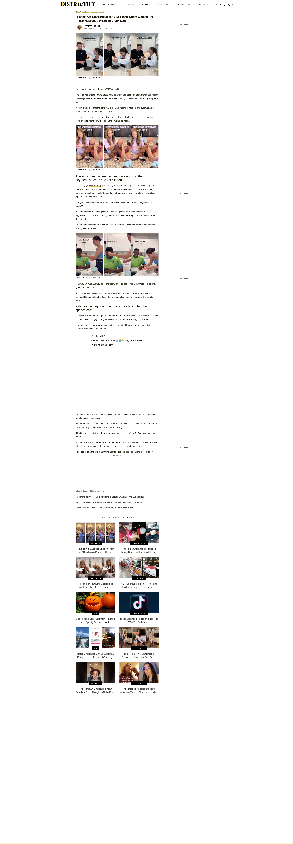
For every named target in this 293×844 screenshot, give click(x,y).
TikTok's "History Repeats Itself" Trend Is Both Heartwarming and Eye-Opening (110, 497)
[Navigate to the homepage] (78, 4)
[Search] (216, 4)
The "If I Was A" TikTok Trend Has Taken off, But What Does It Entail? (105, 508)
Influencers (162, 5)
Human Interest (183, 5)
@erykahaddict (98, 336)
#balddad (139, 340)
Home (78, 12)
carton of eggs (96, 186)
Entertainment (110, 5)
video (78, 437)
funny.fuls (143, 189)
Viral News (85, 12)
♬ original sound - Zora (102, 345)
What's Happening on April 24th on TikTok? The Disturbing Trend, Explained (109, 502)
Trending (145, 5)
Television (129, 5)
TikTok (101, 12)
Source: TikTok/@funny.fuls (88, 78)
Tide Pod (84, 95)
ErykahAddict (84, 316)
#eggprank (129, 340)
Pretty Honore (93, 26)
